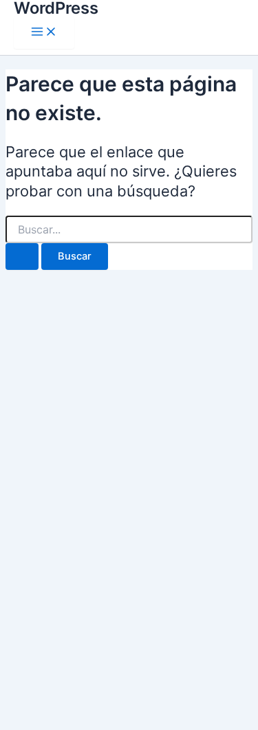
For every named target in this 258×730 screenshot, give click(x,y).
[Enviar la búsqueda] (22, 256)
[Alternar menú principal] (44, 32)
